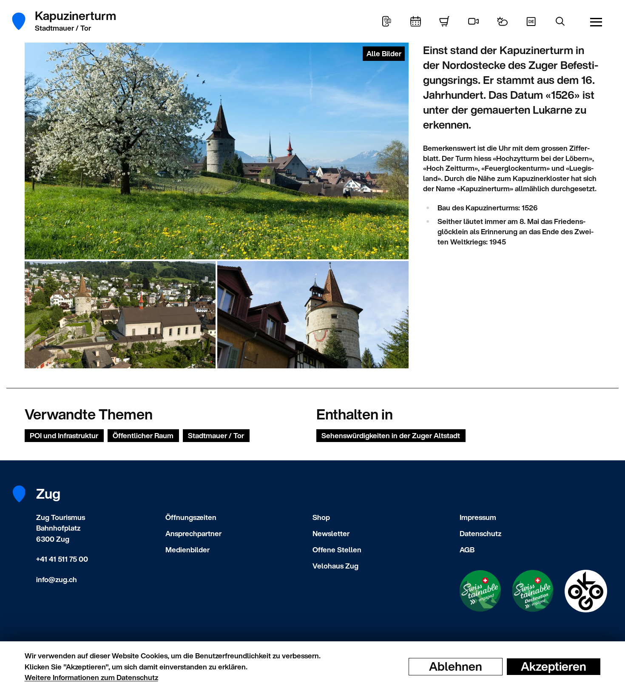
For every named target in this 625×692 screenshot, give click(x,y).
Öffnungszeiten (190, 517)
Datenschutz (480, 533)
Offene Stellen (336, 549)
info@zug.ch (56, 579)
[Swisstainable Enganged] (480, 591)
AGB (467, 549)
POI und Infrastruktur (64, 435)
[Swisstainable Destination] (533, 591)
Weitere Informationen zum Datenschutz (91, 677)
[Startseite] (23, 21)
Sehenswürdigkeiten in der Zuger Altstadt (390, 435)
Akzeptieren (553, 666)
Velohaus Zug (335, 565)
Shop (321, 517)
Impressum (478, 517)
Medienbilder (187, 549)
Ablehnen (455, 666)
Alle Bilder (383, 53)
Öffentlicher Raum (143, 435)
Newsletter (330, 533)
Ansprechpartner (193, 533)
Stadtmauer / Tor (216, 435)
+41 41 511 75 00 (62, 559)
